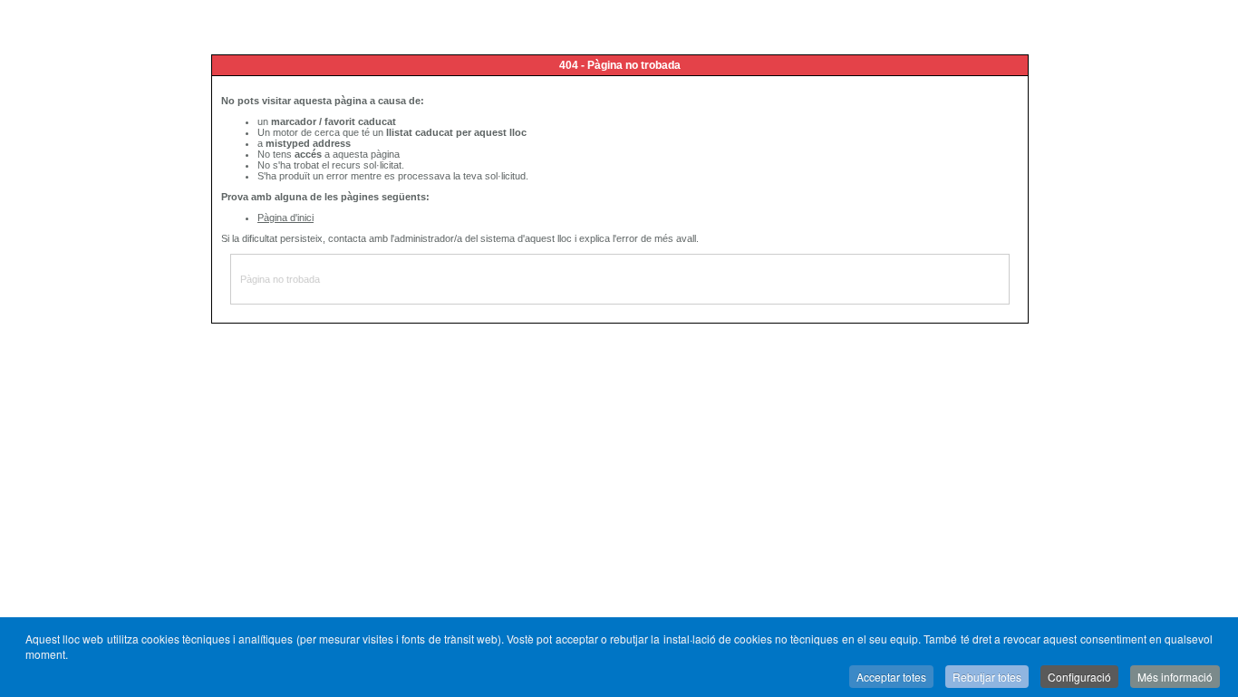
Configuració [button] (1079, 676)
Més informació (1175, 676)
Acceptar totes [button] (891, 676)
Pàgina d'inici (285, 217)
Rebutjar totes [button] (987, 676)
